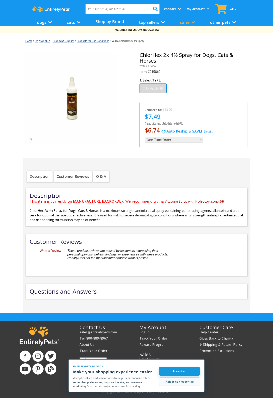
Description (40, 176)
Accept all (179, 371)
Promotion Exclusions (216, 351)
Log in (144, 332)
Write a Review (147, 66)
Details (208, 131)
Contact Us (92, 327)
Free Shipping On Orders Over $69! (136, 29)
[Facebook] (25, 356)
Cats (71, 22)
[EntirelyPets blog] (50, 369)
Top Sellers (149, 22)
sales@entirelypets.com (98, 332)
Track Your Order (93, 351)
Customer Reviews (73, 176)
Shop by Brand (110, 21)
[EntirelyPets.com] (51, 9)
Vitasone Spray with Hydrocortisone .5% (194, 201)
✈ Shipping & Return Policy (220, 344)
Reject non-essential (179, 381)
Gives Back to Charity (216, 338)
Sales (185, 22)
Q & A (101, 176)
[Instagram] (38, 356)
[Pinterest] (38, 369)
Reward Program (152, 344)
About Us (87, 344)
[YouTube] (25, 369)
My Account (196, 9)
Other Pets (220, 22)
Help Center (209, 332)
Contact (170, 9)
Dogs (42, 22)
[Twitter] (50, 356)
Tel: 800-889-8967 (94, 338)
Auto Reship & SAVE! (179, 130)
